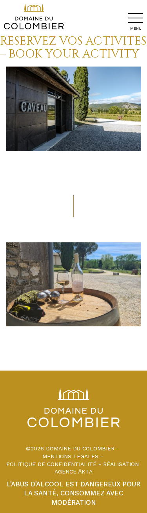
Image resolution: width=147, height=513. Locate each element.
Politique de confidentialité (51, 464)
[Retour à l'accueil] (32, 31)
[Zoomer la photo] (73, 109)
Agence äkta (73, 471)
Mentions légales (70, 456)
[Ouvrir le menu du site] (135, 18)
